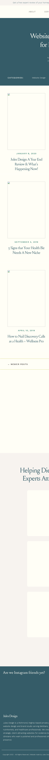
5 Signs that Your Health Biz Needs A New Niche (26, 250)
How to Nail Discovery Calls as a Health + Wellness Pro (26, 338)
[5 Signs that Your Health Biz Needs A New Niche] (26, 210)
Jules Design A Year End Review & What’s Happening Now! (26, 164)
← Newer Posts (18, 364)
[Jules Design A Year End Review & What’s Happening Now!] (26, 121)
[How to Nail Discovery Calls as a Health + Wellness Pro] (26, 298)
